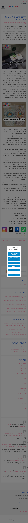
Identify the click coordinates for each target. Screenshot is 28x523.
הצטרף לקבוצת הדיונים (14, 254)
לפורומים (14, 266)
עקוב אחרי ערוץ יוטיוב (14, 263)
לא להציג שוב (14, 270)
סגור (14, 275)
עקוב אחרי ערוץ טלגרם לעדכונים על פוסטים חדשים (14, 259)
